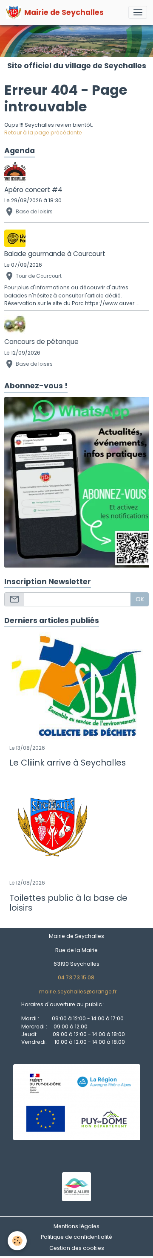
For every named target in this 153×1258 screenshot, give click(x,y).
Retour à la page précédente (43, 132)
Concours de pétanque (41, 341)
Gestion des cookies (76, 1248)
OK (140, 599)
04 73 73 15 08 (76, 977)
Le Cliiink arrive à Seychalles (67, 763)
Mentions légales (76, 1226)
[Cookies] (17, 1240)
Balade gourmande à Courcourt (54, 253)
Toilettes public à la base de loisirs (68, 903)
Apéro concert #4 (33, 189)
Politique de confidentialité (76, 1237)
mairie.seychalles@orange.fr (77, 991)
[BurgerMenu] (137, 12)
